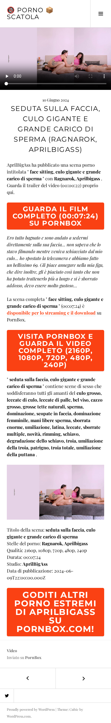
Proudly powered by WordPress (31, 709)
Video (12, 650)
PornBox (33, 657)
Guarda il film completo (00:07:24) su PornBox (56, 216)
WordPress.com (19, 716)
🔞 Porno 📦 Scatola (30, 13)
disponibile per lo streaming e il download (51, 313)
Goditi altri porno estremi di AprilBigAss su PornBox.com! (55, 612)
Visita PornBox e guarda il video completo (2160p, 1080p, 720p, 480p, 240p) (55, 350)
